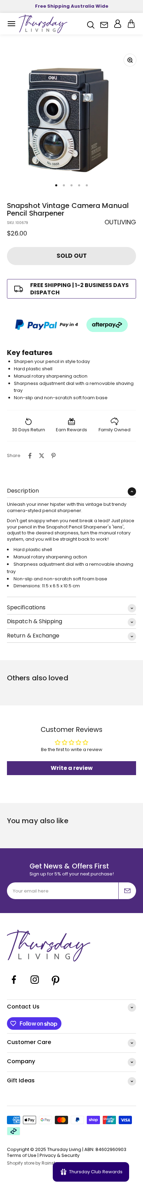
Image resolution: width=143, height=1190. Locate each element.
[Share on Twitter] (42, 456)
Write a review (72, 768)
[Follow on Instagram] (35, 985)
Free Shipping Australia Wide (71, 6)
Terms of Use (21, 1155)
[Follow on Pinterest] (55, 985)
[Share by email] (65, 456)
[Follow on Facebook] (14, 985)
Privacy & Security (59, 1155)
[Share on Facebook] (30, 456)
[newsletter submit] (127, 890)
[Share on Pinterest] (53, 456)
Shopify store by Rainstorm (35, 1163)
